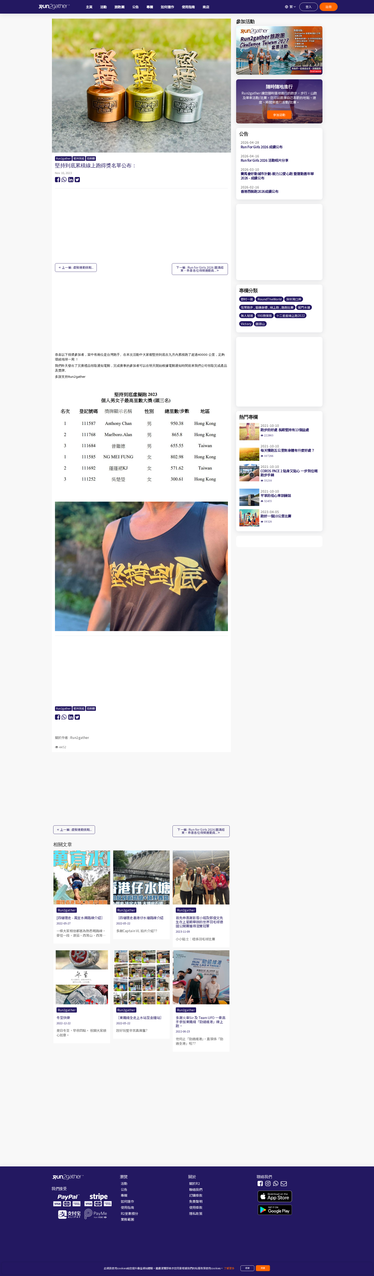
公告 (124, 1189)
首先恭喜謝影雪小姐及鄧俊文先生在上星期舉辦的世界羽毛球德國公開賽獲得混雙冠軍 (199, 921)
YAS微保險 (265, 315)
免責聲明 (195, 1201)
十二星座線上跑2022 (290, 315)
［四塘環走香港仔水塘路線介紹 (139, 917)
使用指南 (127, 1207)
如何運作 (127, 1201)
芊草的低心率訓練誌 (276, 495)
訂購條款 (195, 1195)
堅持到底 (79, 158)
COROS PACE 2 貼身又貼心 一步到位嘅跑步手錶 (289, 472)
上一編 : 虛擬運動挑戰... (77, 267)
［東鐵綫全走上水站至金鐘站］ (139, 1017)
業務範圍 (127, 1219)
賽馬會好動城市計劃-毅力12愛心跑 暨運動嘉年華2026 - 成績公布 (277, 175)
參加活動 (279, 115)
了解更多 (229, 1268)
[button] (316, 50)
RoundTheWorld (270, 299)
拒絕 (247, 1268)
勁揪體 (91, 158)
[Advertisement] (141, 228)
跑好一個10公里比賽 (276, 515)
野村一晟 (247, 299)
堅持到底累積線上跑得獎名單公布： (96, 165)
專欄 (124, 1195)
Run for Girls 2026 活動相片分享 (265, 160)
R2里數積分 (129, 1213)
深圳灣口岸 (293, 299)
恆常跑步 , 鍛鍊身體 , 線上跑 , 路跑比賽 (267, 307)
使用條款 (195, 1207)
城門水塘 (304, 307)
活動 (124, 1183)
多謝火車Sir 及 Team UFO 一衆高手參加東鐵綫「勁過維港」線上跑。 (200, 1021)
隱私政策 (195, 1213)
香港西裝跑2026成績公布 (260, 191)
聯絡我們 (195, 1189)
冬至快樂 (63, 1017)
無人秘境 (247, 315)
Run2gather (63, 158)
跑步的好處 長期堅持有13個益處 (285, 429)
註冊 (329, 7)
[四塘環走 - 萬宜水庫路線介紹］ (80, 917)
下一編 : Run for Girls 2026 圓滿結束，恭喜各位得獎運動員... (200, 269)
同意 (263, 1268)
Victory (246, 324)
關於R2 (194, 1183)
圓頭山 (260, 324)
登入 (309, 7)
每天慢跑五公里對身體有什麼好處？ (288, 450)
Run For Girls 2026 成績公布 (262, 146)
